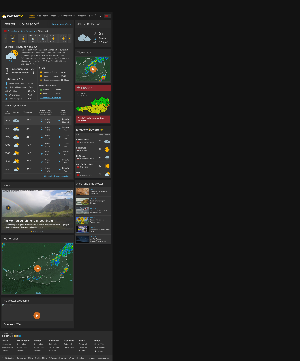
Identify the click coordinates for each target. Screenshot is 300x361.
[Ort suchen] (100, 16)
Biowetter (54, 340)
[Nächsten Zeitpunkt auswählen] (69, 38)
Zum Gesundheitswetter (50, 97)
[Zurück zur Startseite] (12, 16)
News (90, 16)
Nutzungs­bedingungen (58, 358)
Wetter (32, 16)
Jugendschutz (103, 358)
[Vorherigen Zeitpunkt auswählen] (6, 38)
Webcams (81, 16)
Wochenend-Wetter (61, 24)
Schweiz (5, 350)
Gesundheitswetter (66, 16)
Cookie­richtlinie (41, 358)
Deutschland (7, 347)
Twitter (100, 351)
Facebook (101, 347)
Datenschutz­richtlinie (25, 358)
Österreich (12, 31)
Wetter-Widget (100, 344)
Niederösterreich (27, 31)
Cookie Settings (8, 358)
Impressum (92, 358)
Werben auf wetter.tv (77, 358)
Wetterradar (42, 16)
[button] (66, 207)
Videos (53, 16)
